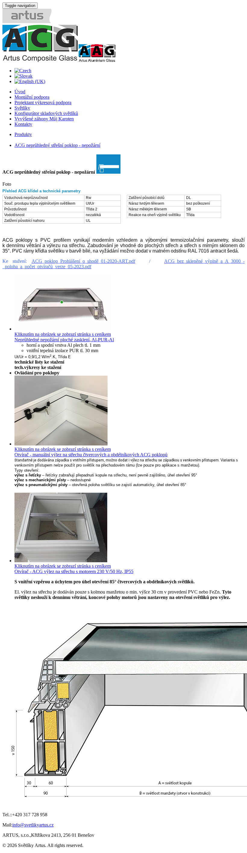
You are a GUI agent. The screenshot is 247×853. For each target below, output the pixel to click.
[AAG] (97, 60)
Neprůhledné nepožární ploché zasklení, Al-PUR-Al (64, 339)
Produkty (23, 134)
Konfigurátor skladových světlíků (46, 113)
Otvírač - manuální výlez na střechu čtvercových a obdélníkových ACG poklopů (90, 454)
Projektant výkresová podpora (42, 102)
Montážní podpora (31, 97)
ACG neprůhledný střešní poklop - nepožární (57, 145)
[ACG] (40, 60)
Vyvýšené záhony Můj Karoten (44, 118)
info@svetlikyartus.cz (33, 824)
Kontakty (23, 124)
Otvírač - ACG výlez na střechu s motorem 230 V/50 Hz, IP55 (73, 571)
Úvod (19, 91)
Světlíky (22, 107)
